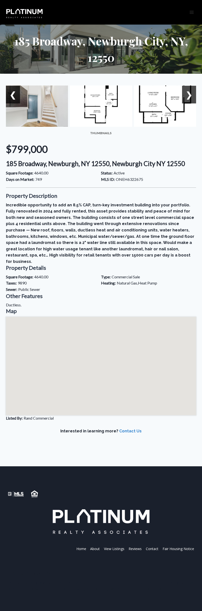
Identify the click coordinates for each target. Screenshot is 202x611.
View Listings (114, 548)
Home (81, 548)
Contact (152, 548)
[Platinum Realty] (24, 14)
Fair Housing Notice (178, 548)
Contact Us (130, 431)
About (95, 548)
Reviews (135, 548)
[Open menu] (191, 12)
